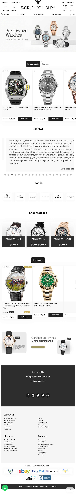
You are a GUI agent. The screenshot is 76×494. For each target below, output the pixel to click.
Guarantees (41, 448)
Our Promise (8, 425)
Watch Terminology (10, 446)
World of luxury (38, 8)
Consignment (8, 442)
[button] (5, 175)
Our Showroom (8, 422)
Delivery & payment (32, 486)
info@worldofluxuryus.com (11, 2)
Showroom (53, 486)
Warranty (40, 455)
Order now (24, 119)
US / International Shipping (46, 444)
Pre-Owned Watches (10, 440)
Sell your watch (42, 422)
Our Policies (41, 442)
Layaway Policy (42, 453)
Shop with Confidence (44, 446)
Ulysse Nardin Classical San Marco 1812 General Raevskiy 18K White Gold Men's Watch (16, 305)
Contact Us (7, 429)
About (21, 486)
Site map (40, 425)
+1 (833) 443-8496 (68, 2)
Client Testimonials (9, 420)
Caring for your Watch (10, 448)
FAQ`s (40, 418)
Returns (40, 450)
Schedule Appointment (11, 450)
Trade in (40, 420)
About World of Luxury (10, 418)
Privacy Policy (42, 440)
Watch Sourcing (9, 444)
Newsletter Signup (43, 427)
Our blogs (7, 427)
